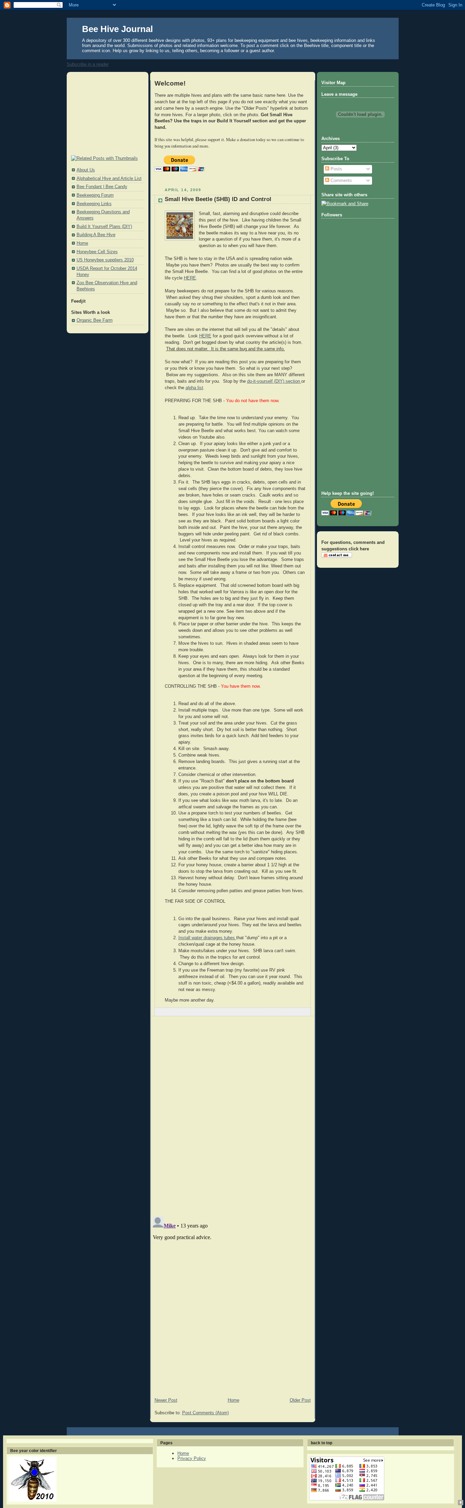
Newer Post (166, 1400)
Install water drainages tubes (207, 937)
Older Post (300, 1400)
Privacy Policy (191, 1458)
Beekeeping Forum (95, 195)
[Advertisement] (105, 114)
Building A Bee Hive (96, 234)
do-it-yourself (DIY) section (274, 381)
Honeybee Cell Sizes (97, 251)
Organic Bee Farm (95, 320)
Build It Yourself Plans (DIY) (104, 226)
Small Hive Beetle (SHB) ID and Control (218, 199)
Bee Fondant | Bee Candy (102, 186)
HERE (190, 278)
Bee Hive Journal (117, 29)
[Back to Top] (460, 1503)
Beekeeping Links (94, 203)
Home (82, 243)
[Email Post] (305, 1011)
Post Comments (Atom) (205, 1413)
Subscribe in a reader (88, 64)
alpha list (194, 387)
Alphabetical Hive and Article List (109, 178)
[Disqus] (232, 1116)
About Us (86, 170)
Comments (340, 180)
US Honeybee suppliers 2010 (105, 260)
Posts (335, 169)
